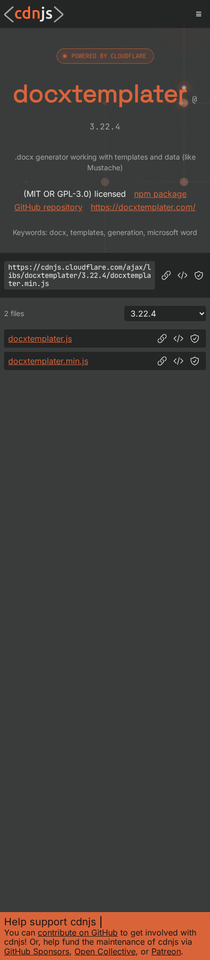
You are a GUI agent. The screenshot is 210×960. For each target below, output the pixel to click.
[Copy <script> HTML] (182, 275)
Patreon (166, 951)
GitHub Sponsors (36, 951)
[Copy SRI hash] (199, 275)
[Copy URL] (166, 275)
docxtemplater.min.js (48, 361)
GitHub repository (48, 207)
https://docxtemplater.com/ (143, 207)
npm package (160, 194)
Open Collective (105, 951)
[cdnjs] (34, 14)
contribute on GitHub (78, 932)
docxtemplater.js (40, 338)
